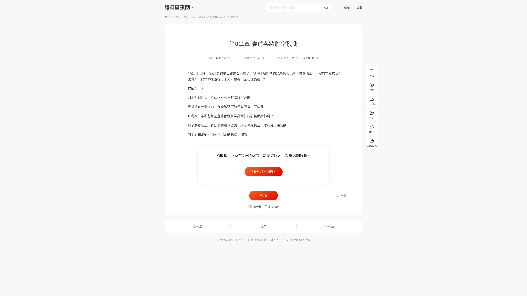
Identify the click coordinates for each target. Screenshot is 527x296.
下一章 (329, 226)
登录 (347, 7)
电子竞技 (189, 16)
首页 (167, 16)
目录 (263, 226)
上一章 (198, 226)
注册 (359, 7)
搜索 (326, 7)
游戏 (177, 16)
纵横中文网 (177, 19)
